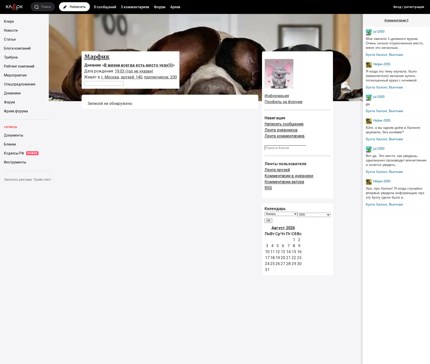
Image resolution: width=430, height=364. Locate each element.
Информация (277, 95)
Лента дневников (281, 130)
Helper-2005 (381, 64)
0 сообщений (105, 7)
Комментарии (396, 20)
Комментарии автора (284, 181)
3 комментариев (135, 7)
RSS (268, 187)
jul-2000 (378, 31)
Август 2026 (283, 227)
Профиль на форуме (284, 101)
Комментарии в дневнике (289, 175)
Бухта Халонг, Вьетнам (384, 55)
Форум (159, 7)
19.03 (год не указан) (134, 71)
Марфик (96, 56)
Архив (175, 7)
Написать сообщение (284, 124)
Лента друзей (277, 169)
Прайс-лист (42, 179)
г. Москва (110, 77)
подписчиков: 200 (160, 77)
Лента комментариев (285, 136)
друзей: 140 (131, 77)
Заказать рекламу (18, 179)
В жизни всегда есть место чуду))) (138, 65)
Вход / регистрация (408, 7)
